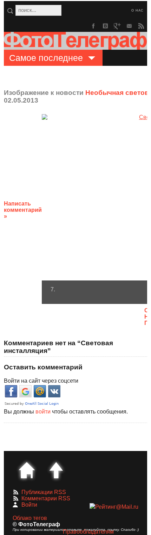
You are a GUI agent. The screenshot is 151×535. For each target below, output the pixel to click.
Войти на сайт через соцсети (41, 381)
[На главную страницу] (27, 470)
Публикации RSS (43, 492)
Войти (29, 505)
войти (43, 412)
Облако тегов (30, 518)
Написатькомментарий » (23, 210)
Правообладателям (88, 532)
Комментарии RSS (45, 498)
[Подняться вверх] (56, 470)
